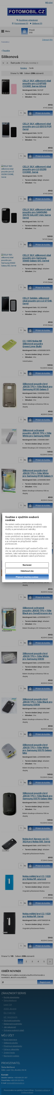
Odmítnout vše (27, 571)
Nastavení (27, 565)
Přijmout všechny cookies (27, 577)
